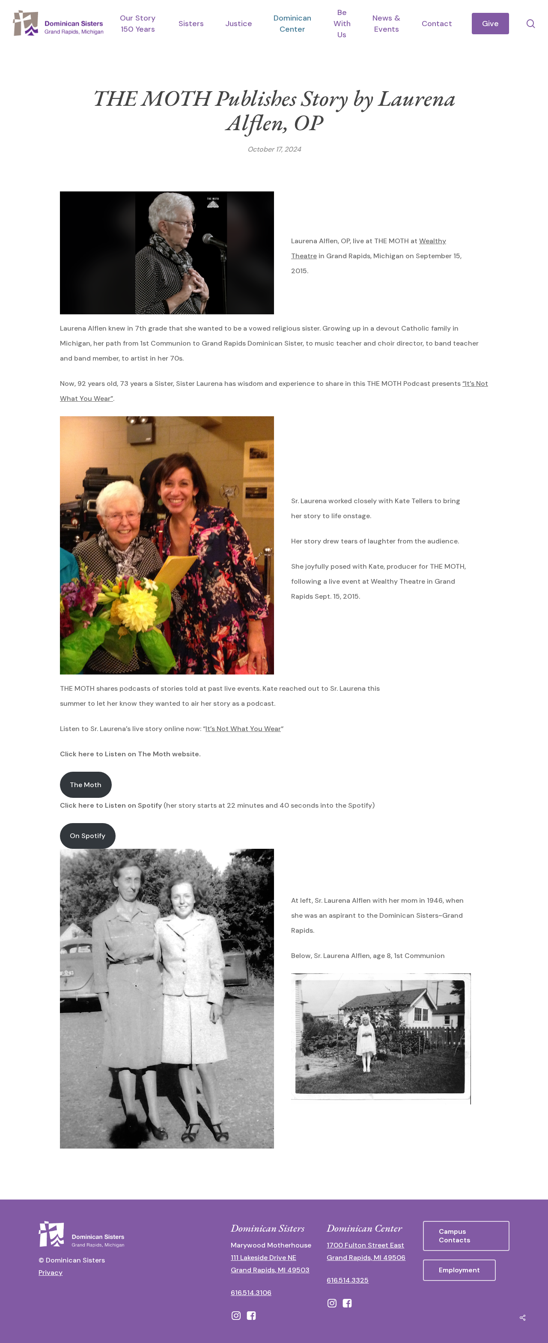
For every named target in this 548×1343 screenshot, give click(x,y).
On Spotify (87, 835)
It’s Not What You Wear (243, 728)
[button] (466, 1236)
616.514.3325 (348, 1280)
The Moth (85, 784)
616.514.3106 (251, 1292)
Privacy (51, 1272)
